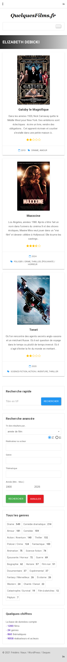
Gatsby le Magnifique (33, 109)
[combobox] (33, 431)
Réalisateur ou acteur (16, 441)
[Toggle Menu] (58, 26)
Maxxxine (33, 216)
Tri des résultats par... (16, 426)
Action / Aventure (38, 371)
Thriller (36, 261)
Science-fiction (19, 371)
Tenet (33, 330)
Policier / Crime (22, 261)
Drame (35, 150)
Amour (43, 150)
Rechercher (51, 401)
